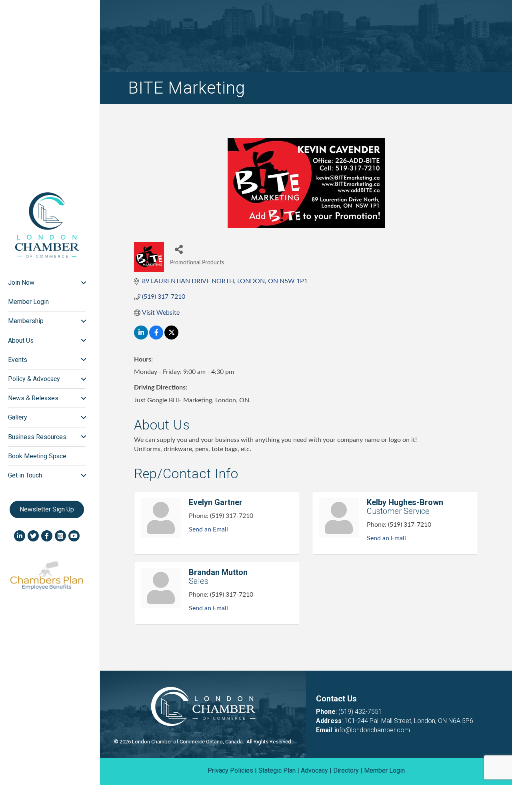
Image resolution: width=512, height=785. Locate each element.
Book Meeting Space (37, 456)
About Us (21, 340)
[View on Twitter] (171, 337)
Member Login (28, 302)
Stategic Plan (277, 770)
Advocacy (314, 770)
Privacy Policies (230, 770)
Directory (346, 770)
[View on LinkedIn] (141, 337)
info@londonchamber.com (372, 730)
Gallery (17, 417)
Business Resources (37, 437)
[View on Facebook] (156, 337)
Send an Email (208, 529)
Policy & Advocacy (34, 379)
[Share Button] (179, 249)
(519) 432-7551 (360, 711)
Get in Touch (25, 475)
